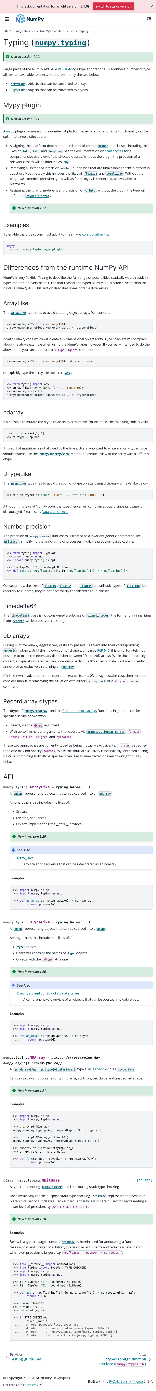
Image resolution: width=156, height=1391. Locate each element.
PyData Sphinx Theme (126, 1381)
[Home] (6, 31)
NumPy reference (24, 31)
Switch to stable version (113, 6)
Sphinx (30, 1385)
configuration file (95, 234)
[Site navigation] (7, 19)
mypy (10, 131)
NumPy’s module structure (57, 31)
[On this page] (149, 19)
